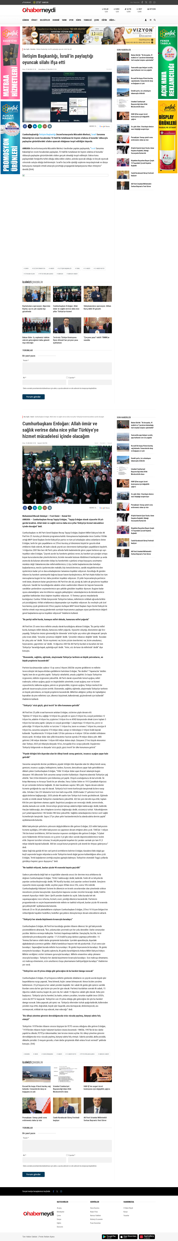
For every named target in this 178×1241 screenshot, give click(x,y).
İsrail (93, 134)
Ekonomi (56, 20)
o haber (87, 268)
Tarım (64, 20)
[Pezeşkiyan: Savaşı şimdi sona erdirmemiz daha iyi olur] (123, 143)
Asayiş (59, 1208)
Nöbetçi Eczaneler (96, 1219)
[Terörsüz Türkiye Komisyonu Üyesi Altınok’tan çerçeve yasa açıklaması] (67, 325)
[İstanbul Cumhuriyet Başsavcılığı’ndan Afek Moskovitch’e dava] (123, 107)
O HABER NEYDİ (99, 268)
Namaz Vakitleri (95, 1216)
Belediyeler (45, 20)
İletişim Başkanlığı (47, 134)
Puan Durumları (95, 1223)
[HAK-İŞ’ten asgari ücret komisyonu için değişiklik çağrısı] (123, 119)
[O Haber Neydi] (38, 13)
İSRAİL (78, 268)
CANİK (26, 268)
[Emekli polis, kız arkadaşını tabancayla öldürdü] (123, 96)
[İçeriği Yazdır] (50, 126)
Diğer (111, 20)
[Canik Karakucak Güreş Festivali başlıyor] (123, 178)
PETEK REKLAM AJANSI (46, 274)
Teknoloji (88, 20)
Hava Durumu (94, 1208)
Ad (24, 378)
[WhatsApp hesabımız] (154, 3)
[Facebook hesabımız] (142, 3)
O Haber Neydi (128, 1208)
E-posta (72, 378)
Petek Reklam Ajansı (46, 1237)
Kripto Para (94, 1212)
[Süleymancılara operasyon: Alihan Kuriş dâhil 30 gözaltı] (98, 294)
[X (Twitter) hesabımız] (146, 3)
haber (52, 268)
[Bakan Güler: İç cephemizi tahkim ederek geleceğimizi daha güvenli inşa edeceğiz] (36, 325)
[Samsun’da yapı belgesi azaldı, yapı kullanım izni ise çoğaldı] (123, 73)
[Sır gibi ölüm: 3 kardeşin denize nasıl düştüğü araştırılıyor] (123, 132)
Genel (96, 443)
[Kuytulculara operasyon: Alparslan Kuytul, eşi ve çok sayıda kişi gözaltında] (36, 294)
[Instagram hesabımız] (150, 3)
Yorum (26, 360)
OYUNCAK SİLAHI (30, 274)
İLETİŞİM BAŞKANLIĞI (65, 268)
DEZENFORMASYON (39, 268)
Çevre (96, 20)
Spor (71, 20)
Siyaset (34, 20)
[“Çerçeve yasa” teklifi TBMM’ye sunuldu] (98, 325)
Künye (126, 1212)
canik (36, 1054)
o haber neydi (71, 1054)
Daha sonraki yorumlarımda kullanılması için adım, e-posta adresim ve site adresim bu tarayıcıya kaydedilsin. (60, 388)
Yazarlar (126, 1216)
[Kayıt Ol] (146, 20)
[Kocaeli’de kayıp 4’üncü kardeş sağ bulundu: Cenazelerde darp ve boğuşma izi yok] (123, 84)
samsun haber (72, 274)
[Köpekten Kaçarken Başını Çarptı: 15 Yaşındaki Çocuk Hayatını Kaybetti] (123, 166)
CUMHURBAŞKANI (48, 1054)
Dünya (78, 20)
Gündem (25, 20)
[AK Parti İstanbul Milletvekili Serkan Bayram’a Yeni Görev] (123, 189)
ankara (27, 1054)
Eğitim (104, 20)
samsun (60, 274)
